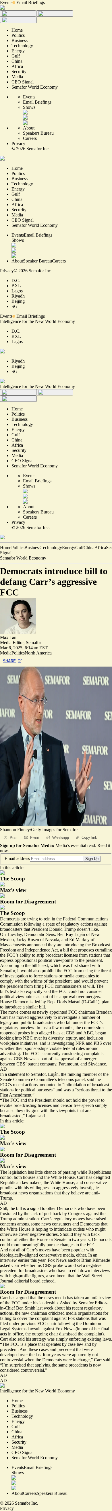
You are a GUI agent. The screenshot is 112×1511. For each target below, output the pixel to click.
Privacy (18, 143)
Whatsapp (60, 838)
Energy (68, 547)
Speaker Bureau (37, 260)
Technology (51, 547)
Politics (17, 547)
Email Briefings (30, 2)
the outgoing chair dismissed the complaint (63, 1333)
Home (5, 547)
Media (5, 652)
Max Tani (9, 637)
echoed (48, 1280)
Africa (100, 547)
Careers (30, 138)
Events (6, 2)
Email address (17, 858)
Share (9, 661)
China (89, 547)
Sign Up (92, 859)
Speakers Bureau (38, 133)
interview (8, 1260)
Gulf (79, 547)
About (28, 127)
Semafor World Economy (23, 557)
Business (32, 547)
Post (14, 838)
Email (35, 838)
